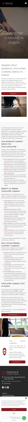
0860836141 (9, 309)
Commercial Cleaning (8, 395)
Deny (14, 413)
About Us (4, 393)
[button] (26, 398)
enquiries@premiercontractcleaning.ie (12, 381)
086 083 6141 (7, 383)
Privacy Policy (14, 420)
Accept (14, 409)
